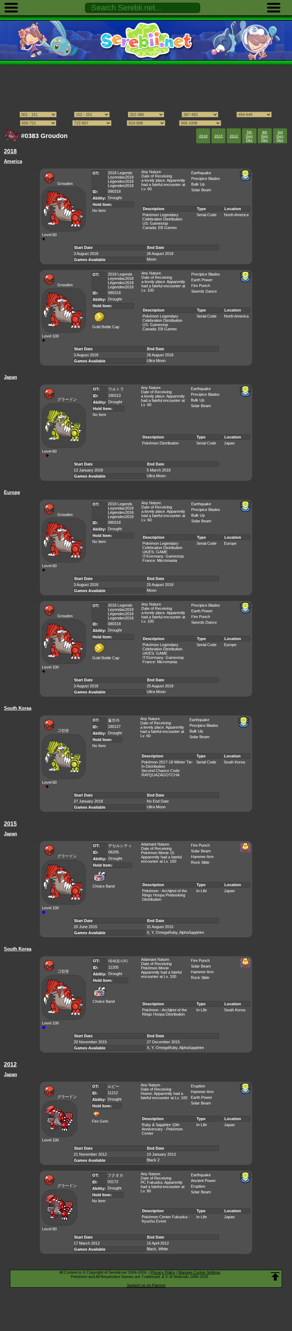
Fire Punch (200, 285)
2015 (218, 136)
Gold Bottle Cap (105, 327)
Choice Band (104, 886)
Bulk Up (198, 184)
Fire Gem (100, 1121)
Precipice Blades (205, 178)
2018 (203, 136)
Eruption (198, 1086)
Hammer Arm (202, 856)
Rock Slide (200, 862)
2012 (234, 136)
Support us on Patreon (146, 1285)
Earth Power (202, 280)
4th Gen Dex (264, 136)
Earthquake (201, 173)
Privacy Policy (163, 1272)
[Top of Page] (275, 1276)
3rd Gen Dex (279, 136)
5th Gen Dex (249, 136)
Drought (115, 198)
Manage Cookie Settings (199, 1272)
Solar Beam (201, 190)
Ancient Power (203, 1180)
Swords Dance (204, 291)
